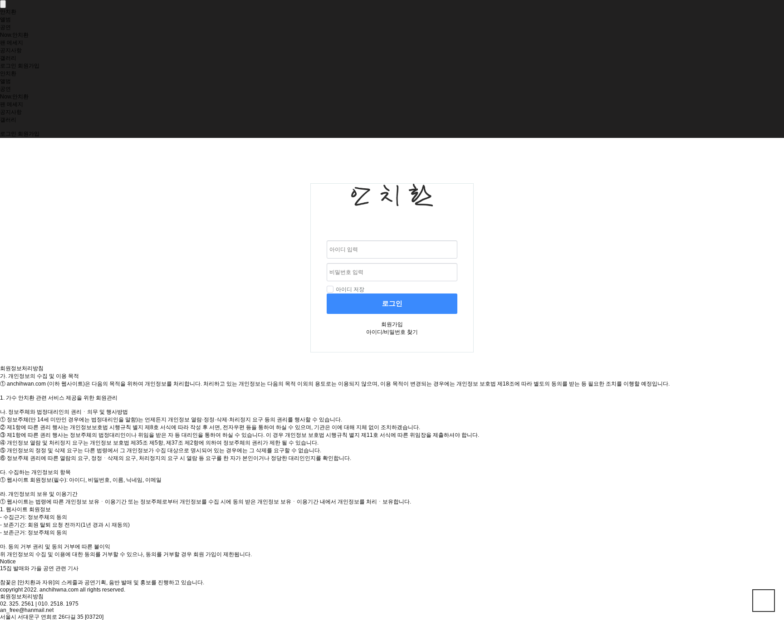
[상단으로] (763, 600)
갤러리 (8, 58)
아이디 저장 (350, 289)
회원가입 (28, 66)
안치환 (8, 12)
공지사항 (11, 50)
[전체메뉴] (3, 4)
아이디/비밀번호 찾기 (392, 332)
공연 (5, 27)
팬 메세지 (11, 42)
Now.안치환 (14, 35)
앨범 (5, 19)
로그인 (8, 66)
